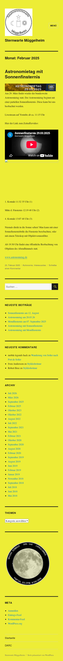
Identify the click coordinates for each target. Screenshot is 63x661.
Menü (53, 25)
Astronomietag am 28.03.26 (21, 317)
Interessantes (40, 265)
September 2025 (16, 401)
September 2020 (16, 444)
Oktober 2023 (14, 410)
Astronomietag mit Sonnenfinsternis (24, 74)
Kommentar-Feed (16, 619)
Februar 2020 (14, 452)
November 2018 (15, 478)
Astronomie (28, 265)
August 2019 (14, 461)
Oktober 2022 (14, 414)
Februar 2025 (14, 406)
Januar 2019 (14, 474)
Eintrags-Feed (14, 614)
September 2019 (16, 457)
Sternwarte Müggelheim (24, 40)
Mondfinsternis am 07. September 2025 (27, 321)
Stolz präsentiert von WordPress (41, 655)
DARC (8, 645)
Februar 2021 (14, 435)
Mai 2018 (12, 495)
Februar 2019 (14, 470)
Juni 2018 (12, 491)
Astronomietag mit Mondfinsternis (24, 330)
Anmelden (13, 610)
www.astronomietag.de (16, 257)
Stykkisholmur (34, 363)
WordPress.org (15, 623)
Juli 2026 (12, 393)
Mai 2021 (12, 431)
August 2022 (14, 418)
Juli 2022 (12, 423)
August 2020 (14, 448)
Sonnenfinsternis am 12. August (23, 312)
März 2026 (13, 397)
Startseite (10, 638)
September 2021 (16, 427)
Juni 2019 (12, 465)
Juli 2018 (12, 487)
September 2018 (16, 482)
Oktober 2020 (14, 440)
